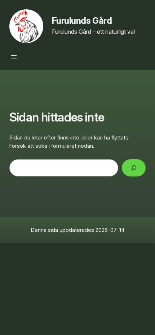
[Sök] (134, 167)
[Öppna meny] (13, 56)
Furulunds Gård (82, 20)
